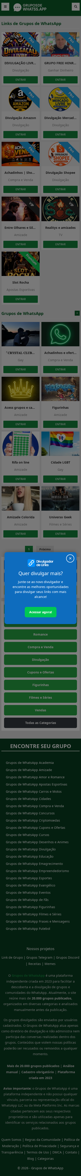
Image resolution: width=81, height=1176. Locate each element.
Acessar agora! (40, 612)
